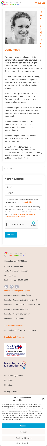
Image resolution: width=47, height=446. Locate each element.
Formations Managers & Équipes (17, 291)
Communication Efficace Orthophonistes (20, 330)
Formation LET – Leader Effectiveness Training (22, 304)
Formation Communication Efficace (17, 295)
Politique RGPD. (26, 202)
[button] (44, 399)
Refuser (23, 432)
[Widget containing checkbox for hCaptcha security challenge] (21, 224)
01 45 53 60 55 (10, 276)
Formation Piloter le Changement (17, 314)
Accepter (23, 426)
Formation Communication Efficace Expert (20, 300)
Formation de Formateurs (14, 319)
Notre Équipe (9, 385)
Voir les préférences (23, 438)
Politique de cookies (22, 443)
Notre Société (9, 380)
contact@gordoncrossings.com (16, 271)
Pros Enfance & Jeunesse (14, 337)
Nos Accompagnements (13, 376)
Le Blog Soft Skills (11, 392)
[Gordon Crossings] (11, 3)
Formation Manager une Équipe (16, 309)
